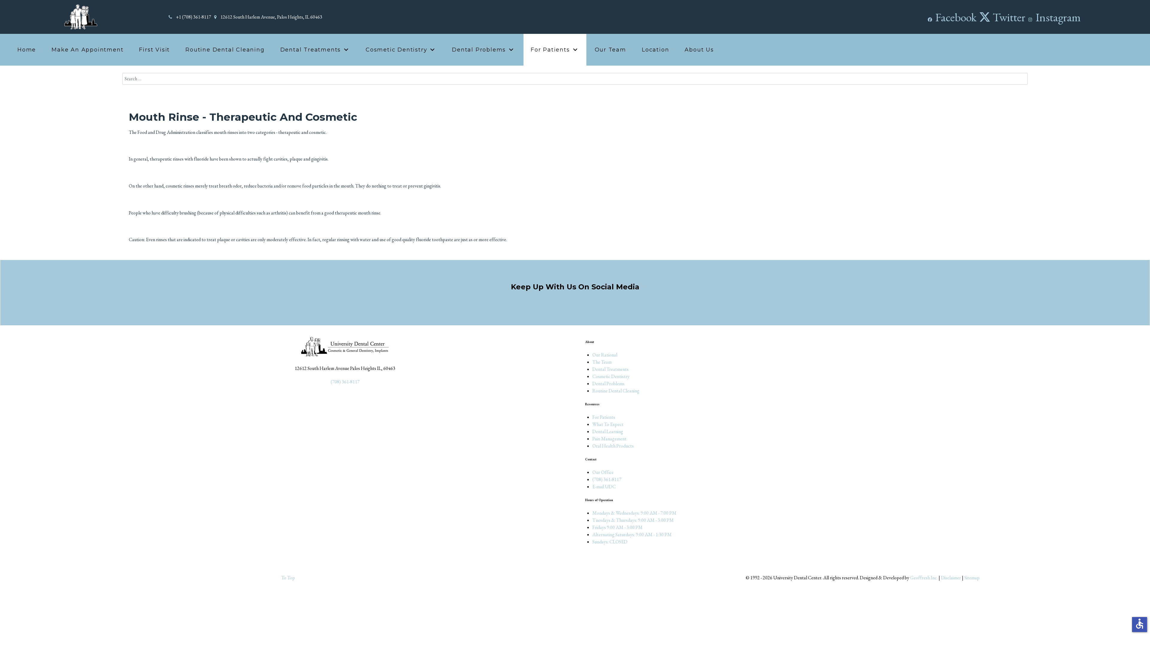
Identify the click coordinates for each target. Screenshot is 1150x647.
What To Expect (608, 424)
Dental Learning (607, 431)
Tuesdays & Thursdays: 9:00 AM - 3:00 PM (633, 520)
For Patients (603, 417)
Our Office (603, 472)
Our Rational (604, 355)
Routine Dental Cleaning (615, 391)
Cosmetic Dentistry (611, 376)
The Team (602, 362)
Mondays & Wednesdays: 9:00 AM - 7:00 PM (634, 513)
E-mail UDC (604, 486)
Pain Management (609, 439)
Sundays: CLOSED (609, 542)
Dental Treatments (610, 369)
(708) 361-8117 (345, 382)
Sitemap (972, 578)
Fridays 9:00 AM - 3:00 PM (617, 527)
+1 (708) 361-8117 (193, 17)
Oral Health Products (613, 446)
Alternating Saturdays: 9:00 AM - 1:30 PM (632, 534)
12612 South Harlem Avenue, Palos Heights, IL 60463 (271, 17)
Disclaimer (951, 578)
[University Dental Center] (80, 16)
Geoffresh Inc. (924, 578)
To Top (287, 578)
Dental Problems (608, 383)
